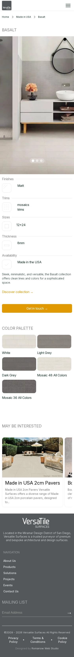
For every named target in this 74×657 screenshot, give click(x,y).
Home (5, 16)
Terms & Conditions (37, 640)
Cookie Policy (62, 640)
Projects (9, 579)
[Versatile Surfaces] (6, 5)
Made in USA (23, 16)
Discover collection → (17, 292)
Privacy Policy (13, 640)
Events (8, 585)
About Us (9, 560)
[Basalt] (37, 105)
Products (9, 567)
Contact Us (11, 591)
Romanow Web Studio (45, 648)
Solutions (9, 573)
